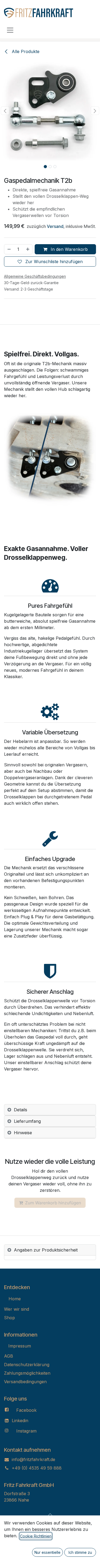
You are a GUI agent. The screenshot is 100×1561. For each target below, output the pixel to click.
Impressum (19, 1346)
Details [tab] (20, 1109)
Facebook (26, 1410)
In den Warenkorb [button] (68, 249)
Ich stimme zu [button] (80, 1552)
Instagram (26, 1431)
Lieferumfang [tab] (27, 1121)
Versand (55, 226)
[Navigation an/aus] (10, 29)
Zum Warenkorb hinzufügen (53, 1202)
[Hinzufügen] (28, 249)
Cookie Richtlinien (35, 1536)
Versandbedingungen (25, 1381)
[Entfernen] (8, 249)
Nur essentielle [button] (47, 1552)
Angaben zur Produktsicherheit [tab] (46, 1250)
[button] (5, 110)
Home (15, 1298)
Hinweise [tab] (23, 1132)
